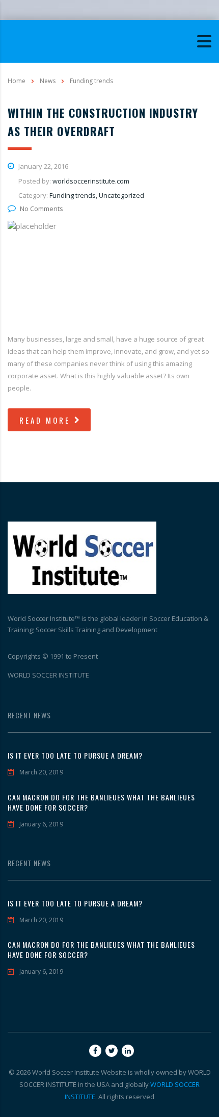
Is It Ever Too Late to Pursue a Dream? (75, 755)
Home (16, 80)
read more (44, 420)
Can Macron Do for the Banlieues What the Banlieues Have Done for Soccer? (101, 802)
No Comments (41, 208)
